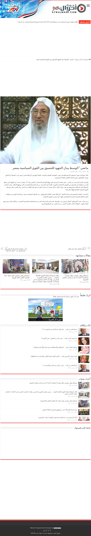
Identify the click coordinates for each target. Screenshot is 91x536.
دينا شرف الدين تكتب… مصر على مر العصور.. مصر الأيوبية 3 (59, 338)
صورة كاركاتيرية (55, 320)
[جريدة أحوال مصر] (45, 9)
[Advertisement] (45, 40)
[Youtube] (44, 530)
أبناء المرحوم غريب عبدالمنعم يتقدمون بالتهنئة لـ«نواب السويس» (57, 417)
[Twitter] (46, 530)
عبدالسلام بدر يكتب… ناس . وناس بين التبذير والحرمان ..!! (60, 365)
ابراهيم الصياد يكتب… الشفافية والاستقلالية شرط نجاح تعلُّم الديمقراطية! (55, 347)
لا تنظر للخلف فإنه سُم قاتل (77, 248)
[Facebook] (48, 530)
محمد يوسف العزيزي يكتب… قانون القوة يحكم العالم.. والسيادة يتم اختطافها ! (54, 356)
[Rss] (50, 530)
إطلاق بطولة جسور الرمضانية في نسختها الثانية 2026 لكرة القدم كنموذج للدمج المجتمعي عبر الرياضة (48, 22)
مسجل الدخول (65, 296)
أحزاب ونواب (79, 59)
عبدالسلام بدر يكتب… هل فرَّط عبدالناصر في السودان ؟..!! (59, 329)
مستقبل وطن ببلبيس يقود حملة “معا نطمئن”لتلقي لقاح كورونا (17, 277)
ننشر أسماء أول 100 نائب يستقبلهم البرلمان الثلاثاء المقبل (59, 410)
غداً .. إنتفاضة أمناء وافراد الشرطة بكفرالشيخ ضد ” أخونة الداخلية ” (16, 249)
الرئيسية (86, 59)
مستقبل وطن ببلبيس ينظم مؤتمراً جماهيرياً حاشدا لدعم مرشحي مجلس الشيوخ (75, 278)
